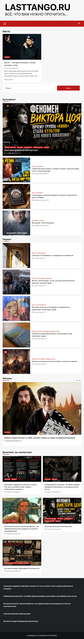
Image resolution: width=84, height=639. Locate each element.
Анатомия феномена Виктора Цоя (21, 150)
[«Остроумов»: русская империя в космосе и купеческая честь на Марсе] (16, 196)
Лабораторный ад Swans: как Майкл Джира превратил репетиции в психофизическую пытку (62, 487)
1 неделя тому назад (12, 492)
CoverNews (42, 635)
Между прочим (38, 147)
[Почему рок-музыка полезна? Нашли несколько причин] (16, 361)
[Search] (79, 23)
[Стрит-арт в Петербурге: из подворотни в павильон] (16, 255)
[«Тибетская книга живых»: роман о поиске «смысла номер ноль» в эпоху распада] (16, 170)
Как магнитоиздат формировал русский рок (21, 568)
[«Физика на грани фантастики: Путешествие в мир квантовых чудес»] (16, 335)
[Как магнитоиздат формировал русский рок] (22, 553)
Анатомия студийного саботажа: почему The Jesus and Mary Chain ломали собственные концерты (20, 487)
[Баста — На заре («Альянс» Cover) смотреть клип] (22, 47)
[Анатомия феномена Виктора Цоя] (42, 129)
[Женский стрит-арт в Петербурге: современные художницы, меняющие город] (16, 308)
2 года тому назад (39, 338)
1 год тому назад (38, 258)
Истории (20, 147)
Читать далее (8, 79)
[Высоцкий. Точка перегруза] (16, 223)
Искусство (35, 253)
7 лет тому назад (10, 68)
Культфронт (28, 147)
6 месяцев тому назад (40, 200)
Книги (33, 166)
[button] (5, 23)
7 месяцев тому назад (40, 225)
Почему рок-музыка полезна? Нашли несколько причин (54, 361)
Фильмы (49, 278)
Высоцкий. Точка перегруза (43, 223)
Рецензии (8, 432)
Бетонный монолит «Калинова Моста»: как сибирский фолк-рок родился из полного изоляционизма (21, 528)
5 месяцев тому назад (40, 173)
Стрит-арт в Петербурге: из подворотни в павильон (52, 255)
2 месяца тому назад (12, 153)
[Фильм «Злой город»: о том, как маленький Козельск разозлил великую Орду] (16, 282)
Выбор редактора (10, 147)
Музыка (7, 57)
